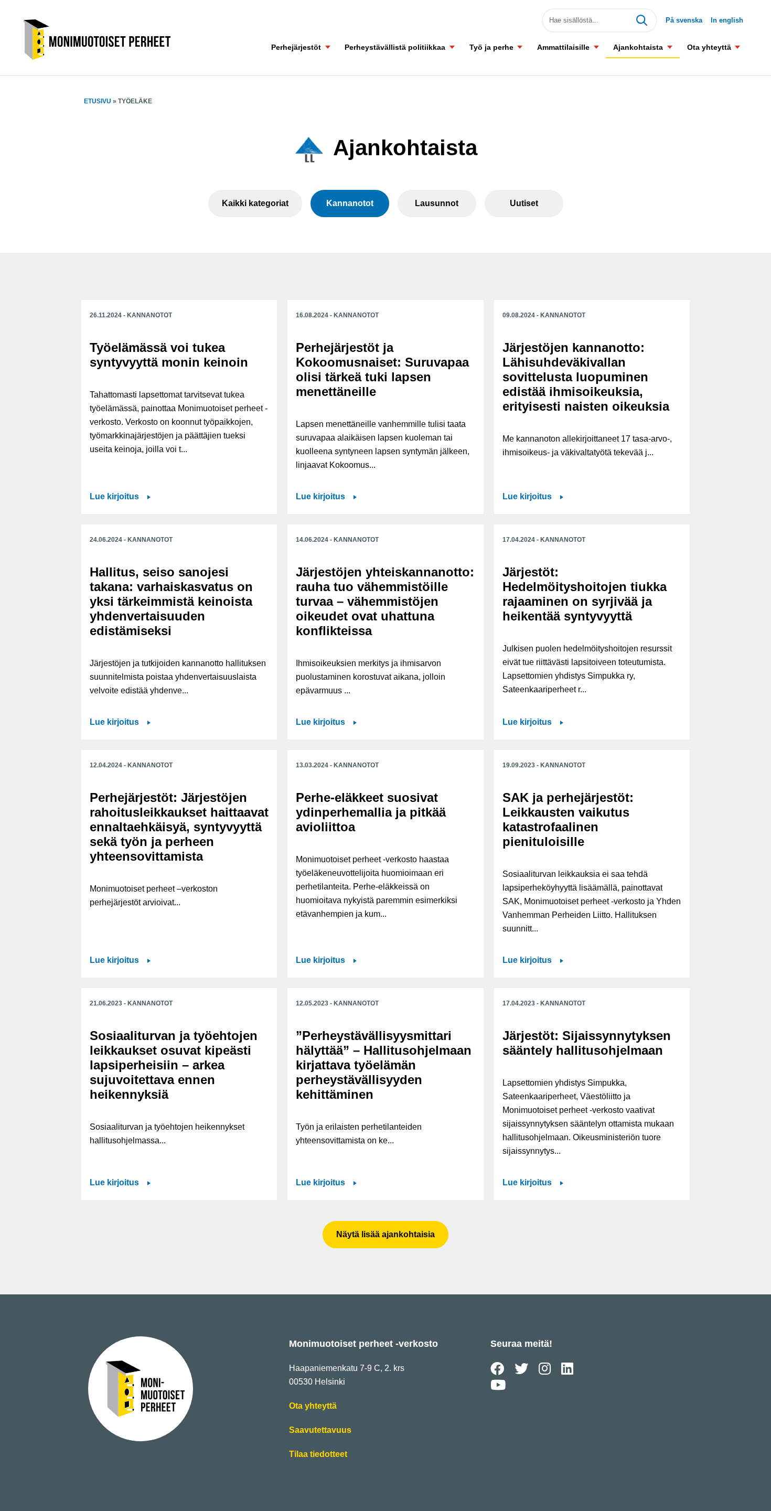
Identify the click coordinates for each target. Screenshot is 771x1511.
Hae (641, 20)
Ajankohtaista (638, 47)
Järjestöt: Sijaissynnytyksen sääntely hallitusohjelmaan (586, 1042)
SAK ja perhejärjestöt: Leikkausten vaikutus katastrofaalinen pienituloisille (568, 819)
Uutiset (524, 203)
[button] (327, 47)
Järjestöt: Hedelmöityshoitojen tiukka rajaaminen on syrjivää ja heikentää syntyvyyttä (584, 594)
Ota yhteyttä (709, 47)
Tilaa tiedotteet (318, 1455)
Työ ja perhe (491, 47)
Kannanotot (349, 203)
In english (727, 20)
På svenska (684, 20)
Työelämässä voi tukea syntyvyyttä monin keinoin (169, 354)
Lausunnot (436, 203)
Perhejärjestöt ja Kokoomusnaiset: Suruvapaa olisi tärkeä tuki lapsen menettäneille (382, 369)
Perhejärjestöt (296, 47)
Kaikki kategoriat (255, 203)
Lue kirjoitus (116, 497)
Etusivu (97, 101)
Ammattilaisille (563, 47)
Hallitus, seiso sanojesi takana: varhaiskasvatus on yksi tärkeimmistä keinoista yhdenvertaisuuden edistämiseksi (171, 601)
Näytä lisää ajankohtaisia (385, 1234)
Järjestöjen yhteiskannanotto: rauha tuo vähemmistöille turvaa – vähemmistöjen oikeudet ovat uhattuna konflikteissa (385, 601)
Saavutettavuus (320, 1431)
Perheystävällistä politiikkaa (395, 47)
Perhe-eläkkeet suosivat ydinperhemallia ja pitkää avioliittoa (371, 812)
